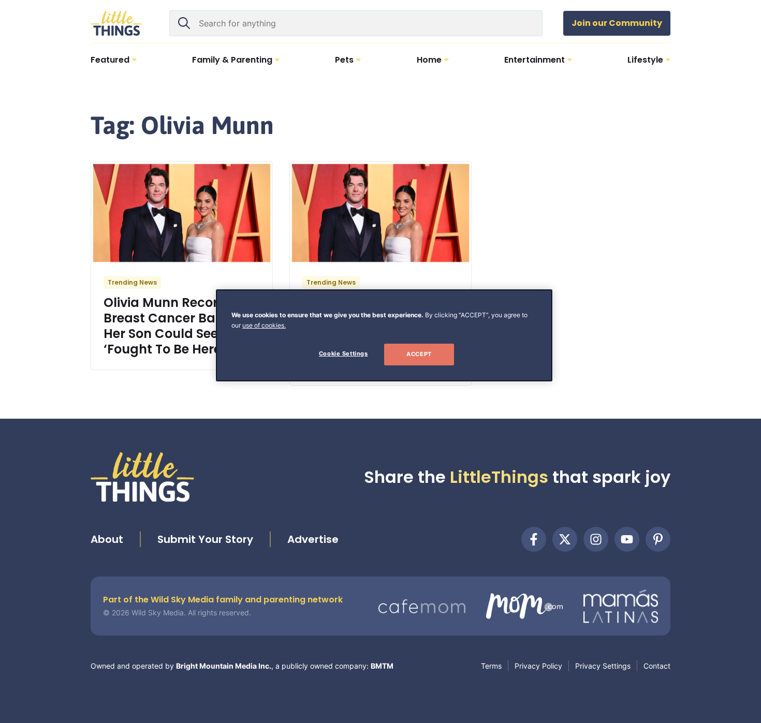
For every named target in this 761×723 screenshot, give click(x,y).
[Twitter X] (564, 539)
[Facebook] (533, 539)
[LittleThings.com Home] (116, 23)
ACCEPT (418, 354)
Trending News (132, 282)
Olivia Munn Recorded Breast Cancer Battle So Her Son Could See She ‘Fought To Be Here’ (179, 326)
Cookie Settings (343, 353)
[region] (384, 335)
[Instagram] (595, 539)
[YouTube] (626, 539)
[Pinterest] (658, 539)
